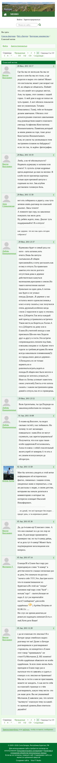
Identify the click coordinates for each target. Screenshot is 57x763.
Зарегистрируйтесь (10, 730)
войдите (26, 730)
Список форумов (8, 36)
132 (24, 56)
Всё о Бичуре (22, 36)
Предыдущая (20, 53)
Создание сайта (22, 760)
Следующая (38, 56)
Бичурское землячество (39, 36)
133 (29, 56)
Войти (19, 20)
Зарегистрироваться (32, 20)
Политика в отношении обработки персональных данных (32, 752)
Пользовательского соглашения (29, 751)
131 (19, 56)
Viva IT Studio (36, 760)
